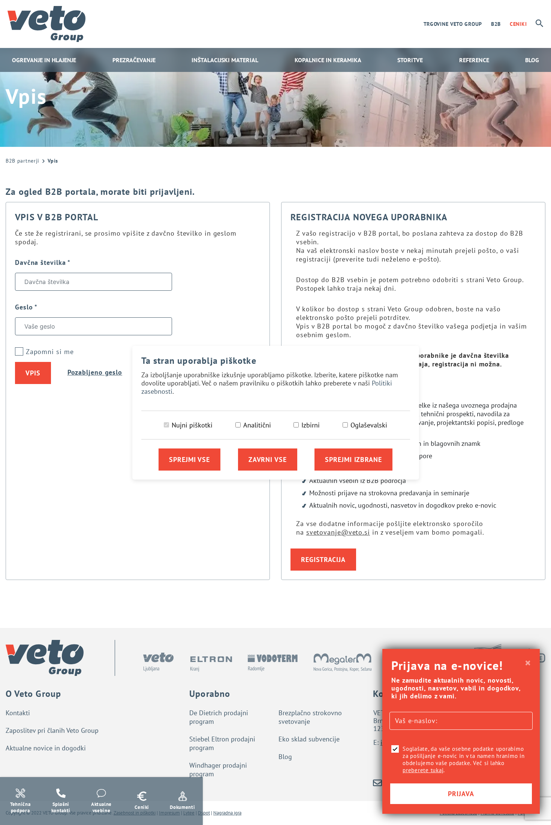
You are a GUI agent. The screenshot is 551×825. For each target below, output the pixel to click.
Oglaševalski (368, 425)
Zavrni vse (268, 459)
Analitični (257, 425)
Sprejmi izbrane (353, 459)
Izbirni (310, 425)
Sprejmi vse (189, 459)
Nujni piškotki (192, 425)
